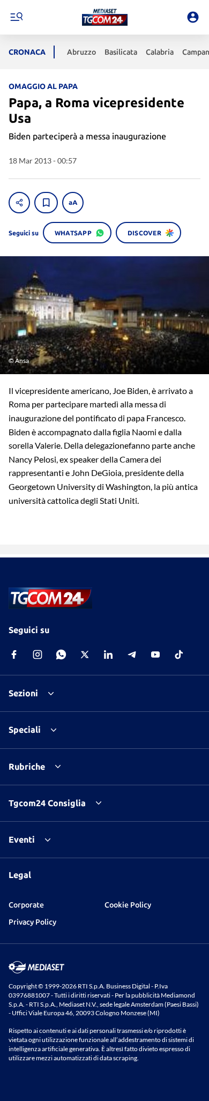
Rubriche (27, 766)
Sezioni (23, 693)
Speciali (25, 729)
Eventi (22, 839)
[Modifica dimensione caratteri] (73, 202)
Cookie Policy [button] (127, 905)
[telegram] (131, 654)
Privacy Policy (32, 922)
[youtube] (155, 654)
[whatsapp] (61, 654)
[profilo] (192, 17)
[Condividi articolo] (19, 202)
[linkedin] (108, 654)
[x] (84, 654)
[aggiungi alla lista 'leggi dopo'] (46, 202)
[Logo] (105, 17)
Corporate (26, 905)
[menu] (16, 17)
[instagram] (37, 654)
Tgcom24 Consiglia (47, 803)
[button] (105, 17)
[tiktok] (179, 654)
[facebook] (14, 654)
